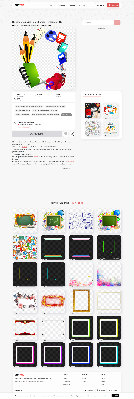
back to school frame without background (45, 114)
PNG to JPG (66, 384)
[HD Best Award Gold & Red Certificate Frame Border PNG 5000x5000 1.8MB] (25, 328)
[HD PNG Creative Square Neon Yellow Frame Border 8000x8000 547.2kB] (25, 274)
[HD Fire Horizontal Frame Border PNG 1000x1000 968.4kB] (53, 301)
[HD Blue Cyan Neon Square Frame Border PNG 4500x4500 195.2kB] (109, 354)
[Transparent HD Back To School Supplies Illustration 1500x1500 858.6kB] (25, 220)
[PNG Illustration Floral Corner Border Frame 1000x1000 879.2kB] (109, 274)
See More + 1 (66, 114)
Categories (62, 5)
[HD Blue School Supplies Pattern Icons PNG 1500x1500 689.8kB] (81, 220)
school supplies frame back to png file (45, 110)
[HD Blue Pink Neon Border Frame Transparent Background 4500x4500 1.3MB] (81, 247)
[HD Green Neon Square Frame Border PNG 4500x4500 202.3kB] (81, 328)
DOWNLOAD (39, 134)
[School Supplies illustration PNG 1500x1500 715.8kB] (109, 220)
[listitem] (89, 390)
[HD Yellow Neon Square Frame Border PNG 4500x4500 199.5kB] (109, 328)
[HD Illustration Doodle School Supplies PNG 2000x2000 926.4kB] (25, 247)
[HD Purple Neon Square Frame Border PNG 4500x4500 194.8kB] (53, 354)
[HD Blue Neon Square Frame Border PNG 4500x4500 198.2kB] (81, 354)
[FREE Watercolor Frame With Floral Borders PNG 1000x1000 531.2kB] (25, 301)
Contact (82, 5)
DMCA (103, 384)
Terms (103, 378)
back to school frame (22, 114)
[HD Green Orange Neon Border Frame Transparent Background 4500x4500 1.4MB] (53, 247)
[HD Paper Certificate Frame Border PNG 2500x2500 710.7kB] (109, 301)
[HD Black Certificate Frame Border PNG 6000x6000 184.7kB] (53, 328)
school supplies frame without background (29, 106)
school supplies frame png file (55, 106)
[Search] (117, 22)
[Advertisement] (101, 59)
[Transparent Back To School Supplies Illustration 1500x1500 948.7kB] (53, 220)
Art (18, 98)
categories (70, 161)
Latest (51, 5)
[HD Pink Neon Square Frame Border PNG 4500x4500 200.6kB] (25, 354)
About (72, 5)
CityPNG (24, 147)
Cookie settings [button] (103, 396)
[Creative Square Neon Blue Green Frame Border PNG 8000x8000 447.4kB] (53, 274)
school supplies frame (23, 110)
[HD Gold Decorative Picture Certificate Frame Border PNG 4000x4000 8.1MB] (81, 301)
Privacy (103, 381)
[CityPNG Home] (19, 5)
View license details (24, 127)
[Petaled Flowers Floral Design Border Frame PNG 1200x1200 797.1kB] (81, 274)
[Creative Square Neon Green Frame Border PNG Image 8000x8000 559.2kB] (109, 247)
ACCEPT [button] (115, 396)
